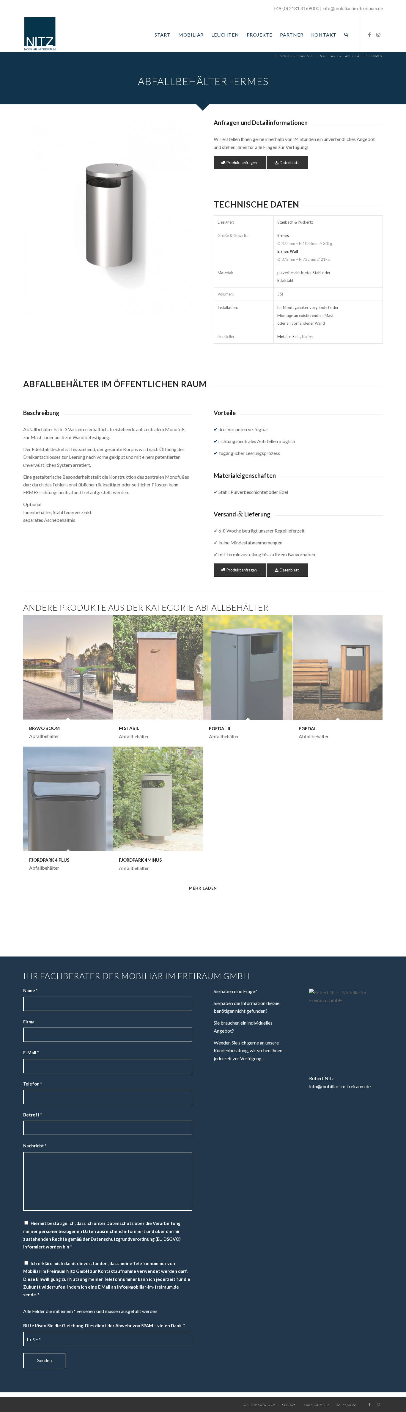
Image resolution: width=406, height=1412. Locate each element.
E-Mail (31, 1052)
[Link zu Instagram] (378, 34)
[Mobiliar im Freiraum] (39, 34)
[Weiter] (179, 218)
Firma (28, 1021)
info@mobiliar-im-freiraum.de (340, 1086)
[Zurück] (36, 218)
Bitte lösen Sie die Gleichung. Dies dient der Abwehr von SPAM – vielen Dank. (104, 1325)
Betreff (32, 1114)
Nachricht (34, 1145)
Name (30, 990)
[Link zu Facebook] (369, 34)
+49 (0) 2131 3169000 (296, 8)
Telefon (32, 1083)
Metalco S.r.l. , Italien (295, 336)
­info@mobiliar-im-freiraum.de (352, 8)
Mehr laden (203, 888)
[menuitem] (162, 34)
